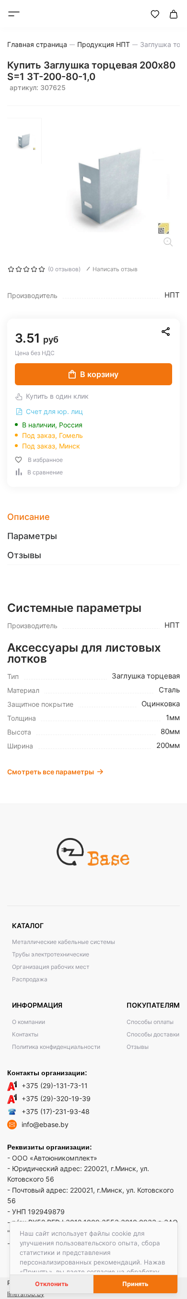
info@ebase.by (45, 1124)
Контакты (25, 1034)
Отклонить (51, 1284)
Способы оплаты (150, 1021)
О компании (28, 1021)
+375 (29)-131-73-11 (55, 1085)
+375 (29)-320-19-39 (56, 1098)
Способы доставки (153, 1034)
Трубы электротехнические (50, 954)
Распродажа (29, 979)
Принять (135, 1284)
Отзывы (138, 1046)
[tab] (93, 517)
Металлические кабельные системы (63, 941)
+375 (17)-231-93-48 (56, 1111)
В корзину (99, 374)
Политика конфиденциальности (56, 1046)
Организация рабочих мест (50, 966)
